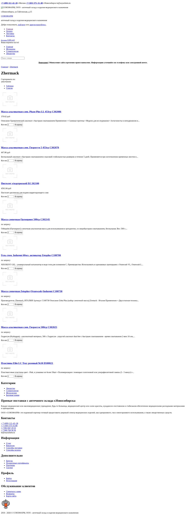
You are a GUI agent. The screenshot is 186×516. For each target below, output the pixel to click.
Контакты (10, 36)
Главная (9, 29)
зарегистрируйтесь (37, 25)
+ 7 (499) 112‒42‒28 (9, 423)
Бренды (9, 461)
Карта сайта (11, 496)
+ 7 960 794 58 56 (8, 430)
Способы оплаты (13, 450)
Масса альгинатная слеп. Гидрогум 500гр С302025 (29, 327)
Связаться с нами (13, 491)
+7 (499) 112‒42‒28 (9, 3)
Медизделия (11, 393)
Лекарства (10, 53)
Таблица (9, 86)
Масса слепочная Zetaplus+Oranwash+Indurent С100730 (31, 291)
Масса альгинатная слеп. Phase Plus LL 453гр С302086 (31, 111)
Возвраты (10, 494)
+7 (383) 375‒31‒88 (34, 3)
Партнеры (10, 465)
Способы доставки (14, 448)
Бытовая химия (12, 395)
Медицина (10, 49)
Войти (9, 478)
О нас (8, 443)
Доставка (10, 33)
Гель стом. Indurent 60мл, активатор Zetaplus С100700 (31, 255)
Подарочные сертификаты (17, 463)
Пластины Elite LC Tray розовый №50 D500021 (27, 363)
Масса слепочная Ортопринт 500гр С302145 (25, 219)
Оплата (9, 31)
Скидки (9, 468)
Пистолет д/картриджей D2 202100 (20, 183)
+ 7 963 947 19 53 (8, 428)
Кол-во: (4, 124)
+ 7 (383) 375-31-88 (9, 426)
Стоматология (12, 51)
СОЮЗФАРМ (7, 16)
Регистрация (11, 481)
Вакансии (10, 445)
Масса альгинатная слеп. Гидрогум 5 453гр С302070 (30, 147)
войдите (21, 25)
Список (9, 88)
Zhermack (14, 67)
